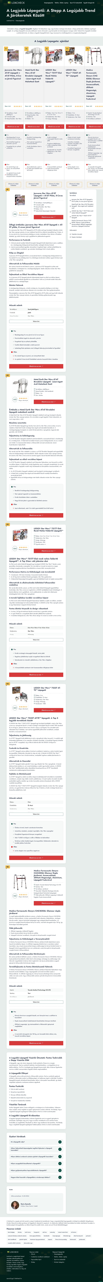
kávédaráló (46, 1236)
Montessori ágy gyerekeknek (37, 1239)
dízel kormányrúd (78, 1236)
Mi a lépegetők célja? (18, 1142)
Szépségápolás (48, 3)
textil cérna (28, 1232)
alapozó (50, 1239)
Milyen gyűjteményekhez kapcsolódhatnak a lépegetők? (29, 1170)
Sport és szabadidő (76, 3)
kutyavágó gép (56, 1236)
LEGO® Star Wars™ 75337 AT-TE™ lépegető (82, 217)
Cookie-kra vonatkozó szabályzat (40, 1257)
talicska (20, 1232)
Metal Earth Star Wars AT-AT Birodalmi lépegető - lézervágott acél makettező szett (82, 206)
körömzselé (73, 1239)
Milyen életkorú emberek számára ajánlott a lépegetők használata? (32, 1157)
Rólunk (33, 1254)
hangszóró (36, 1232)
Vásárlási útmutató (77, 234)
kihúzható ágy (66, 1236)
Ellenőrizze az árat (13, 127)
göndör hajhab (23, 1239)
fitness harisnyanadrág (61, 1239)
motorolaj (52, 1232)
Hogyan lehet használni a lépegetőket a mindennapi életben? (30, 1177)
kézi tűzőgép (11, 1232)
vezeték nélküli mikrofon (14, 1243)
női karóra (73, 1232)
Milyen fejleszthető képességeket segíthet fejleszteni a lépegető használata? (31, 1149)
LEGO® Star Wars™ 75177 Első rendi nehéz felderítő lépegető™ (82, 212)
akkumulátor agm (28, 1243)
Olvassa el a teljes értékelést (13, 184)
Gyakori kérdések (77, 237)
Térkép (33, 1262)
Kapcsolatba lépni (36, 1259)
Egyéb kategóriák (89, 3)
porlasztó (88, 1236)
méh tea (45, 1232)
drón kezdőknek (12, 1239)
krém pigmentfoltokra (35, 1236)
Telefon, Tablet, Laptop (61, 3)
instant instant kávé (63, 1232)
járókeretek (82, 1239)
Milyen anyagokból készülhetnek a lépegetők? (26, 1163)
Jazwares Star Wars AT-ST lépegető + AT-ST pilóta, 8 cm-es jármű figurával (82, 200)
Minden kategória (59, 1262)
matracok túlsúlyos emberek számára (17, 1236)
